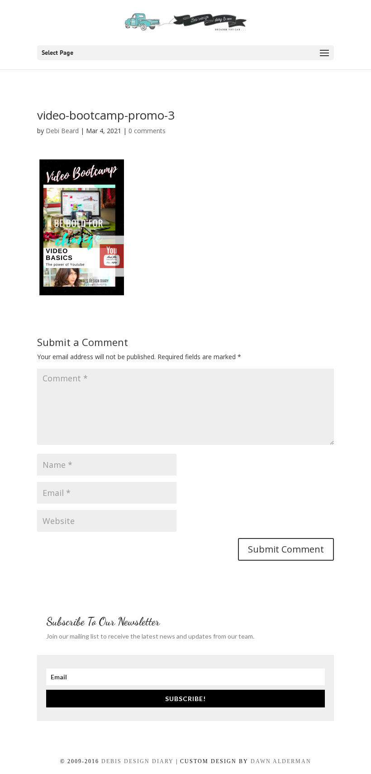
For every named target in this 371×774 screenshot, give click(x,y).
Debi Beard (62, 130)
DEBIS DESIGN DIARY (137, 761)
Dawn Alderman (281, 761)
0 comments (147, 130)
